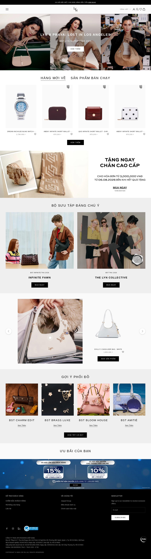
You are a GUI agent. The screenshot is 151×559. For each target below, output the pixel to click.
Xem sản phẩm (108, 359)
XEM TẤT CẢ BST (75, 435)
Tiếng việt (124, 9)
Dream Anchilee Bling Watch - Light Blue (21, 132)
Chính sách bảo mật (68, 509)
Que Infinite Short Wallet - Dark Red (94, 132)
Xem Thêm (76, 49)
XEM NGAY (92, 2)
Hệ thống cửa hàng (13, 505)
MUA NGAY (40, 285)
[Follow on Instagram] (13, 528)
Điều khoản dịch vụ (68, 505)
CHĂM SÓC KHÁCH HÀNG (16, 501)
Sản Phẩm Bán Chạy (90, 78)
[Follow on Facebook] (7, 528)
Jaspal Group (66, 501)
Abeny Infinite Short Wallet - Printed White (130, 132)
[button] (144, 539)
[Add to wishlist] (35, 134)
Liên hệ (8, 509)
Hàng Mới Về (53, 78)
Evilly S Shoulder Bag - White (108, 349)
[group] (75, 174)
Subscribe (120, 517)
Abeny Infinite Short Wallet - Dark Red (57, 132)
